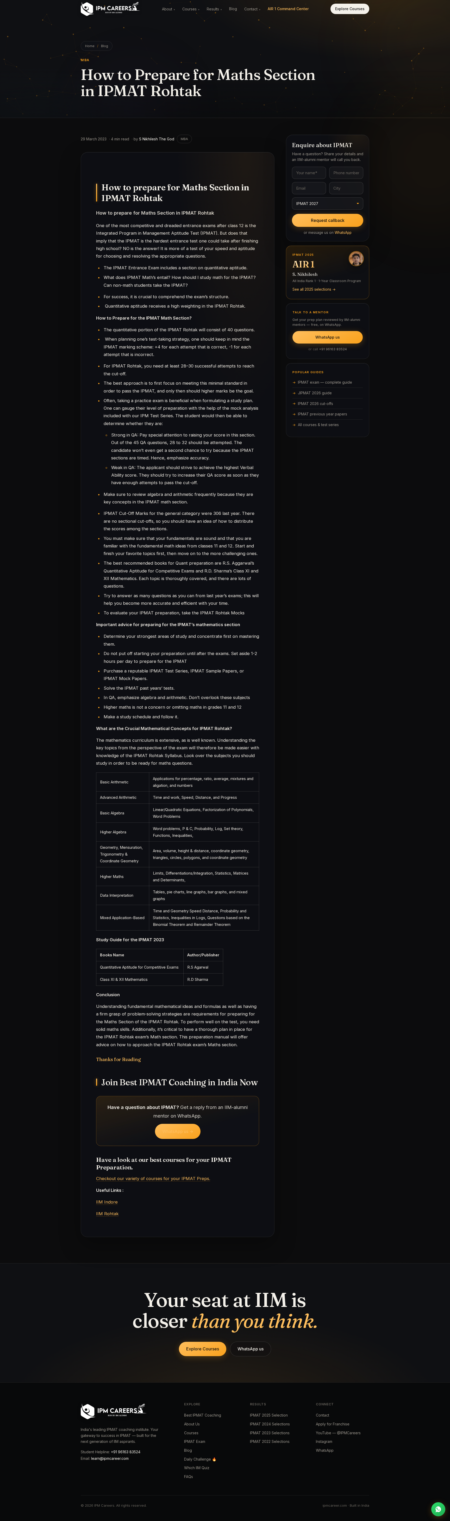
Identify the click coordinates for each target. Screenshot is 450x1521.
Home (90, 46)
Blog (233, 9)
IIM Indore (107, 1202)
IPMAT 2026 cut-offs (315, 403)
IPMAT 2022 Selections (270, 1441)
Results (214, 9)
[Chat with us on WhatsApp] (438, 1509)
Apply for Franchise (332, 1424)
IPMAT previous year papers (322, 414)
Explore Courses (350, 9)
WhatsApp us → (177, 1131)
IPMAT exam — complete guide (325, 382)
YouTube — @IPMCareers (338, 1433)
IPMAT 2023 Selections (270, 1433)
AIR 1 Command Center (288, 9)
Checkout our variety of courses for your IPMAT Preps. (153, 1178)
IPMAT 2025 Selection (269, 1415)
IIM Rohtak (107, 1213)
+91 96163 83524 (333, 349)
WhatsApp (343, 232)
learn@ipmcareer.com (110, 1458)
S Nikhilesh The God (156, 139)
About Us (192, 1424)
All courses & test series (318, 424)
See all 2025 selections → (314, 289)
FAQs (188, 1476)
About (168, 9)
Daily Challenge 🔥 (200, 1459)
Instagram (324, 1441)
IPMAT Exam (194, 1441)
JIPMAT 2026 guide (315, 393)
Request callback (328, 220)
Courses (190, 9)
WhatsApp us (327, 337)
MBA (184, 139)
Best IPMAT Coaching (202, 1415)
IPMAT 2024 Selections (270, 1424)
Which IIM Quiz (196, 1468)
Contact (252, 9)
